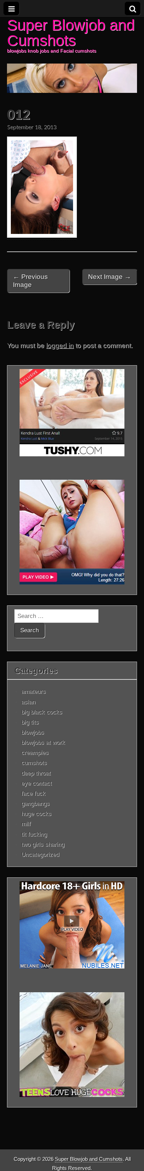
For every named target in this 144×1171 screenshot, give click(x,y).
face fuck (33, 793)
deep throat (36, 772)
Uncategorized (40, 854)
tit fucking (34, 834)
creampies (35, 752)
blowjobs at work (43, 742)
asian (28, 701)
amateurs (33, 691)
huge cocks (36, 813)
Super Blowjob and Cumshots (71, 32)
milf (26, 823)
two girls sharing (42, 844)
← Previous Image (30, 280)
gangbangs (35, 803)
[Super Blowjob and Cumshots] (72, 55)
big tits (30, 722)
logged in (60, 345)
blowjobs (32, 732)
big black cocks (41, 711)
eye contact (36, 783)
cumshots (34, 762)
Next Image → (109, 276)
